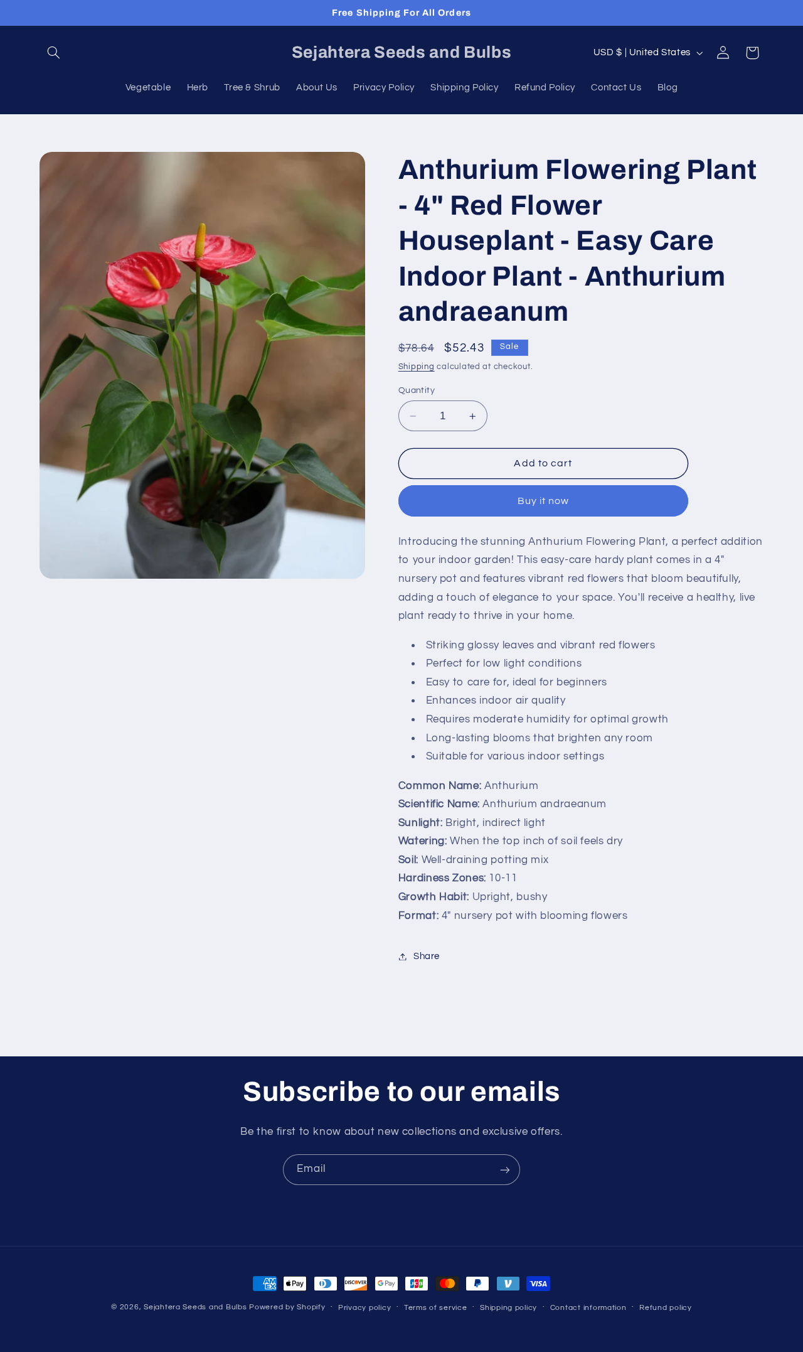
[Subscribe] (505, 1169)
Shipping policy (508, 1307)
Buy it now (544, 501)
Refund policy (665, 1307)
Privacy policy (364, 1307)
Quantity (416, 390)
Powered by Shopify (287, 1307)
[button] (54, 52)
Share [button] (426, 956)
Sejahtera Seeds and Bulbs (195, 1307)
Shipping (416, 367)
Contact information (588, 1307)
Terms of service (435, 1307)
